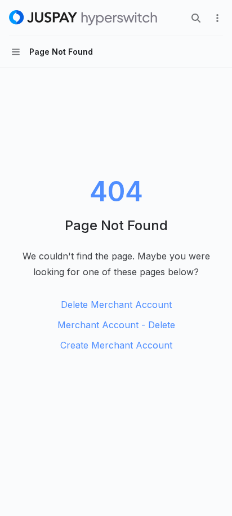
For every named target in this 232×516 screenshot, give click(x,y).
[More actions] (217, 18)
